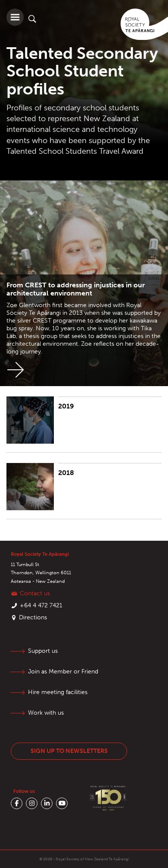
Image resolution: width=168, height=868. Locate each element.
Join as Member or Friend (63, 671)
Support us (43, 651)
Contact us (35, 593)
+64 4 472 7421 (41, 605)
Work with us (46, 712)
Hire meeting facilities (57, 692)
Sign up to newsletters (69, 751)
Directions (33, 617)
